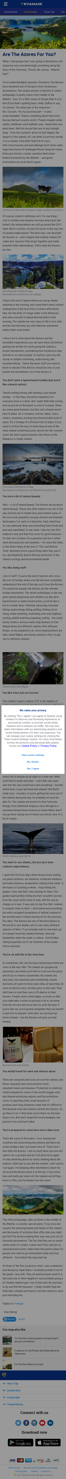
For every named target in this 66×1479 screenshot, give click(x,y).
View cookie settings (33, 755)
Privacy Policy (48, 745)
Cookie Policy (29, 745)
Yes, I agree (33, 768)
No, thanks (33, 761)
